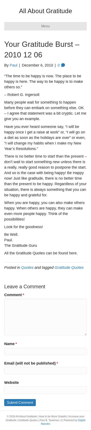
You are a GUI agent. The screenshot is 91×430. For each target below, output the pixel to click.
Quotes (27, 267)
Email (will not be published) (31, 363)
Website (11, 382)
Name (10, 344)
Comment (14, 295)
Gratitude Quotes (69, 267)
